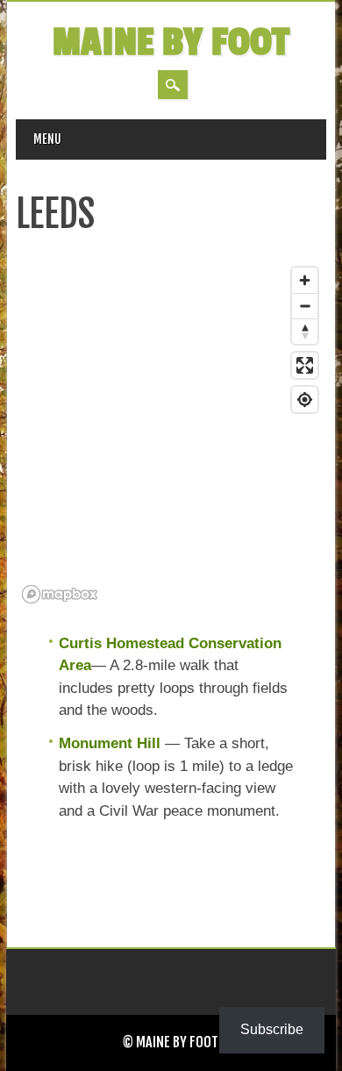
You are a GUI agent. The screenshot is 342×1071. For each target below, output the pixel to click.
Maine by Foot (171, 42)
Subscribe (271, 1029)
